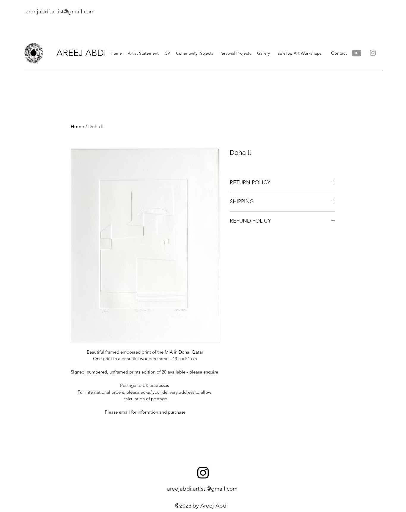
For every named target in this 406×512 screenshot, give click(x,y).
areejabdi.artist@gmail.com (60, 11)
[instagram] (203, 473)
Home (77, 126)
